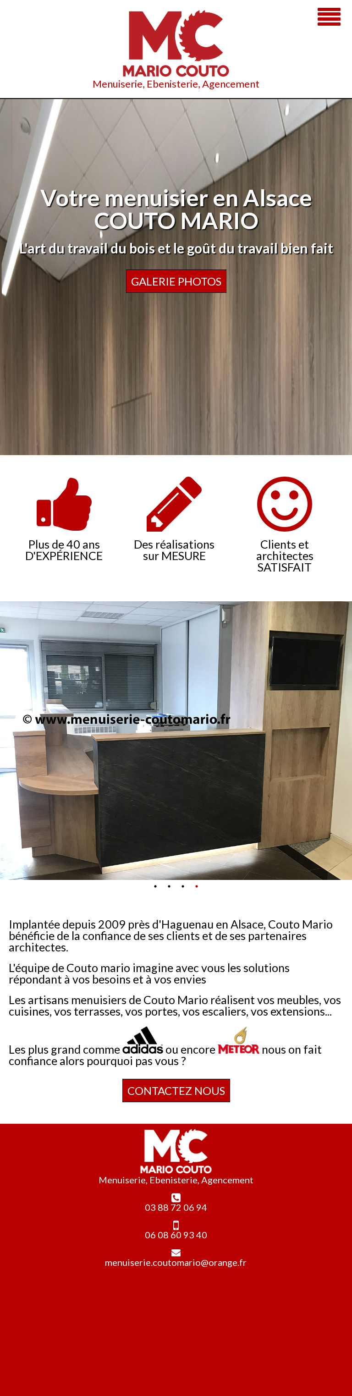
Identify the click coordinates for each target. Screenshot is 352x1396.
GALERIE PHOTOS (176, 281)
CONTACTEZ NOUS (176, 1090)
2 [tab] (169, 886)
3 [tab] (182, 886)
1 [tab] (155, 886)
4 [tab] (196, 886)
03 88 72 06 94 (176, 1207)
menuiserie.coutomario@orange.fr (176, 1262)
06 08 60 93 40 (176, 1234)
